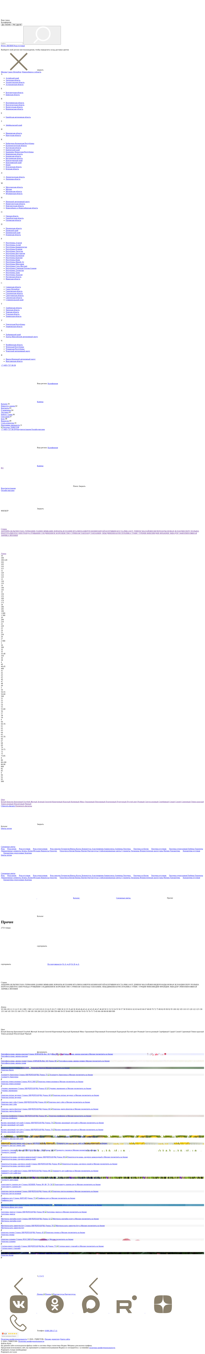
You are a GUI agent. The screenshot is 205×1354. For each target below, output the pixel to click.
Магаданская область (14, 187)
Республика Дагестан (14, 251)
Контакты (5, 408)
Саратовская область (14, 291)
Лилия (30, 851)
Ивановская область (14, 133)
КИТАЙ (101, 531)
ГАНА (22, 531)
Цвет (3, 800)
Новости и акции (8, 406)
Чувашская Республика (15, 349)
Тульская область (12, 314)
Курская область (12, 169)
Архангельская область (15, 82)
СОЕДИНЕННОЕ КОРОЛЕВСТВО (56, 533)
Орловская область (13, 220)
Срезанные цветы (8, 847)
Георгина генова (7, 1235)
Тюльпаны (135, 851)
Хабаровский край (13, 335)
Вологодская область (14, 107)
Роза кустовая (19, 46)
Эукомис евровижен (9, 1091)
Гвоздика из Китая (141, 849)
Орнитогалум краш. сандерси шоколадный (18, 1159)
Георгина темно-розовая (11, 1084)
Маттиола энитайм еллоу (11, 1221)
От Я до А (75, 964)
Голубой (27, 802)
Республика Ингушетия (15, 253)
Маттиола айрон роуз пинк (12, 1207)
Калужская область (13, 148)
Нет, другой (17, 25)
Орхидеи (53, 851)
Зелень (24, 851)
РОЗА (3, 46)
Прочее (84, 851)
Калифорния (53, 383)
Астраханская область (14, 85)
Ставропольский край (14, 300)
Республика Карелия (14, 258)
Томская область (12, 312)
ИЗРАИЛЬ (58, 531)
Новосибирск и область (31, 72)
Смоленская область (14, 298)
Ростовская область (13, 277)
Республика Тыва (13, 273)
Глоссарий (5, 417)
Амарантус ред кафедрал (11, 1173)
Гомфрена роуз (7, 1200)
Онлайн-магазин (38, 429)
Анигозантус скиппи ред (11, 1187)
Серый (172, 802)
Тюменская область (13, 316)
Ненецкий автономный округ (18, 202)
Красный (67, 802)
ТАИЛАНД (86, 533)
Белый (4, 802)
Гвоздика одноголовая (178, 849)
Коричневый (57, 802)
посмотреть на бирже (104, 1054)
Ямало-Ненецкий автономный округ (21, 359)
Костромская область (14, 158)
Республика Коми (13, 260)
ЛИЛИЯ (10, 46)
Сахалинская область (14, 293)
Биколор (10, 802)
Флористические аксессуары (151, 851)
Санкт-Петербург (15, 72)
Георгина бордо (7, 1070)
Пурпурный (122, 802)
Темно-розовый (7, 804)
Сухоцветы (126, 851)
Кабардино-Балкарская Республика (20, 143)
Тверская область (13, 310)
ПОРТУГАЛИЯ (7, 533)
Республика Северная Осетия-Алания (21, 268)
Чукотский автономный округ (18, 351)
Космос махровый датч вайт (12, 1125)
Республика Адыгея (14, 243)
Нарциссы (45, 851)
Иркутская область (13, 135)
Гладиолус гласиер (8, 1152)
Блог (3, 419)
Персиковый (100, 802)
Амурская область (13, 80)
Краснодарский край (14, 160)
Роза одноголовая (40, 849)
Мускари (37, 851)
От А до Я (66, 964)
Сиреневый (186, 802)
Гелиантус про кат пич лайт (12, 1139)
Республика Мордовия (15, 264)
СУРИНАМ (76, 533)
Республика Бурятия (14, 249)
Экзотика (28, 853)
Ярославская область (14, 361)
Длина (3, 554)
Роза (3, 849)
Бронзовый (18, 802)
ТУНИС (135, 533)
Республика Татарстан (15, 270)
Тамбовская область (14, 308)
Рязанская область (13, 279)
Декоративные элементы (11, 851)
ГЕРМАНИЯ (30, 531)
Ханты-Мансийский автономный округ (22, 337)
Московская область (14, 191)
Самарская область (13, 287)
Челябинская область (14, 345)
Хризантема (175, 851)
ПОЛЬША (195, 531)
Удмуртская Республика (15, 324)
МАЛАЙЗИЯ (147, 531)
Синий (178, 802)
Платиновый (111, 802)
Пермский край (12, 230)
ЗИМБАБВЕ (48, 531)
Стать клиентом (7, 423)
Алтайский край (12, 78)
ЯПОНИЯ (13, 535)
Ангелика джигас (8, 1214)
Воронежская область (14, 109)
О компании (6, 410)
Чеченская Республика (15, 347)
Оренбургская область (15, 218)
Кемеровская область (14, 154)
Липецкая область (13, 179)
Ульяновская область (14, 326)
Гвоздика (127, 849)
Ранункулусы (93, 851)
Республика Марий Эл (15, 262)
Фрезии (166, 851)
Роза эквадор (55, 849)
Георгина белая (7, 1255)
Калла (78, 849)
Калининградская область (16, 146)
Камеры (40, 402)
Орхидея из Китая (67, 851)
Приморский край (13, 233)
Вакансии (5, 421)
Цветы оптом (6, 828)
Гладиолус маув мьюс (9, 1180)
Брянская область (13, 95)
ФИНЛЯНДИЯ (153, 533)
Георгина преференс (9, 1118)
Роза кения (12, 849)
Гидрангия (65, 849)
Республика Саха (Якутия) (16, 266)
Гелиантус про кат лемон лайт (13, 1145)
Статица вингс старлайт (11, 1248)
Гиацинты (199, 849)
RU (2, 468)
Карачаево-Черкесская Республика (20, 152)
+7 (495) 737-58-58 (8, 365)
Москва (4, 72)
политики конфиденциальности (102, 1348)
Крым (8, 165)
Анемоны (119, 849)
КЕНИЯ (94, 531)
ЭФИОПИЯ (184, 533)
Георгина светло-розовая (11, 1193)
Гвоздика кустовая (159, 849)
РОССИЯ (18, 533)
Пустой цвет (132, 802)
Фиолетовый (19, 804)
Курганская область (14, 167)
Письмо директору (52, 1339)
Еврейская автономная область (18, 117)
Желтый (34, 802)
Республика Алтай (13, 245)
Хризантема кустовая (191, 851)
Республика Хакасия (14, 275)
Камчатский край (13, 150)
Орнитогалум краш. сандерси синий (15, 1166)
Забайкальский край (14, 125)
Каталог (4, 404)
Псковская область (13, 235)
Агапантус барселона (9, 1077)
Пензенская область (14, 228)
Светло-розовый (152, 802)
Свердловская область (15, 296)
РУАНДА (26, 533)
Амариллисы (109, 849)
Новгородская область (15, 206)
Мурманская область (14, 194)
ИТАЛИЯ (77, 531)
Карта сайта (65, 1339)
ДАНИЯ (39, 531)
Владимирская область (15, 103)
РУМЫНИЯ (35, 533)
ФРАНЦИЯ (165, 533)
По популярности (54, 964)
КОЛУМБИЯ (110, 531)
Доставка (5, 412)
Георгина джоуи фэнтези (11, 1111)
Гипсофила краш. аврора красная (14, 1056)
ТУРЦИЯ (143, 533)
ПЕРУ (188, 531)
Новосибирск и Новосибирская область (22, 208)
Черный (28, 804)
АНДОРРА (5, 531)
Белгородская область (14, 93)
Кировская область (13, 156)
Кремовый (75, 802)
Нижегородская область (15, 204)
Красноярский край (14, 163)
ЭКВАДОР (174, 533)
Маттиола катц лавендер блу (12, 1228)
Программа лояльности (10, 425)
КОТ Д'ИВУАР (135, 531)
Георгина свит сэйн (9, 1104)
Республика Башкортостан (16, 247)
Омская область (12, 216)
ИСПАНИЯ (68, 531)
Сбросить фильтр (8, 806)
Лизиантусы (86, 849)
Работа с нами (7, 414)
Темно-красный (197, 802)
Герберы (191, 849)
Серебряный (164, 802)
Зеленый (41, 802)
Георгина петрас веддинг (11, 1097)
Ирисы (73, 849)
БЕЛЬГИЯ (14, 531)
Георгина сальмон (8, 1241)
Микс (82, 802)
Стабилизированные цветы (110, 851)
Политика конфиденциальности (14, 1339)
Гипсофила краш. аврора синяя (13, 1063)
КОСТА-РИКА (122, 531)
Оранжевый (90, 802)
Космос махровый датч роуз (12, 1132)
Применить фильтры (23, 806)
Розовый (141, 802)
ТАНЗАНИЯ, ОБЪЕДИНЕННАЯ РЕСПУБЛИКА (111, 533)
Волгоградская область (15, 105)
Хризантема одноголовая (13, 853)
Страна (4, 529)
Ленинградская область (15, 177)
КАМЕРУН (86, 531)
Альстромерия (98, 849)
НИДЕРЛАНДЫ (160, 531)
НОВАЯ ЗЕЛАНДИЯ (176, 531)
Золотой (48, 802)
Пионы (78, 851)
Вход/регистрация (23, 429)
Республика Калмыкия (15, 256)
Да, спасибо (6, 25)
